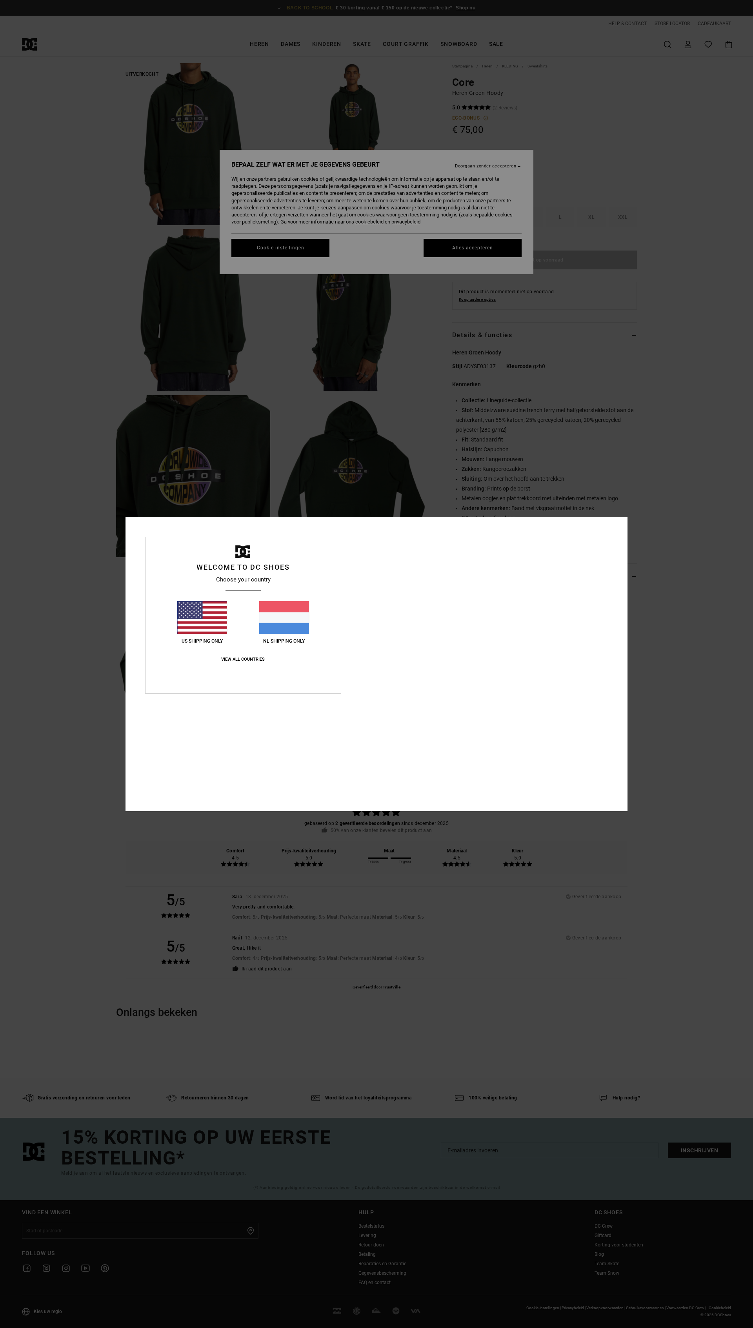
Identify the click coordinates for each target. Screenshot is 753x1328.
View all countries (243, 659)
